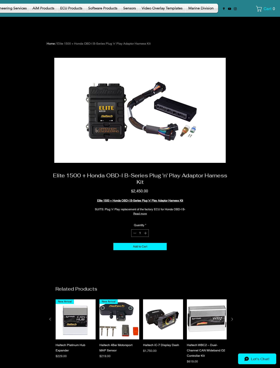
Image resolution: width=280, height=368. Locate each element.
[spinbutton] (140, 233)
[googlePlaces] (224, 9)
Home (51, 43)
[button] (267, 9)
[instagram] (235, 9)
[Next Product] (232, 319)
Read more (140, 213)
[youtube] (229, 9)
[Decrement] (134, 233)
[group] (141, 331)
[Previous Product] (50, 319)
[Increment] (145, 233)
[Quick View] (163, 319)
